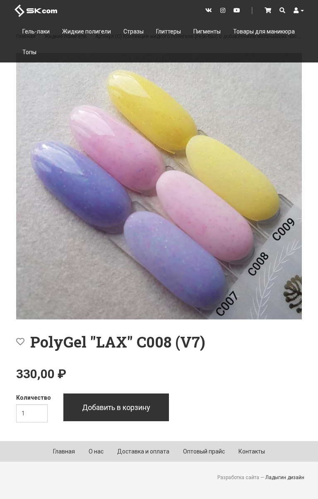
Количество (33, 397)
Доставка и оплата (143, 451)
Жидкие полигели (86, 31)
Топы (29, 52)
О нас (96, 451)
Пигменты (207, 31)
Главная (64, 451)
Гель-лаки (36, 31)
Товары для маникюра (264, 31)
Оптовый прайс (204, 451)
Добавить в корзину (116, 407)
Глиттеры (168, 31)
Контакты (251, 451)
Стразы (133, 31)
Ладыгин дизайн (284, 477)
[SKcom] (36, 10)
